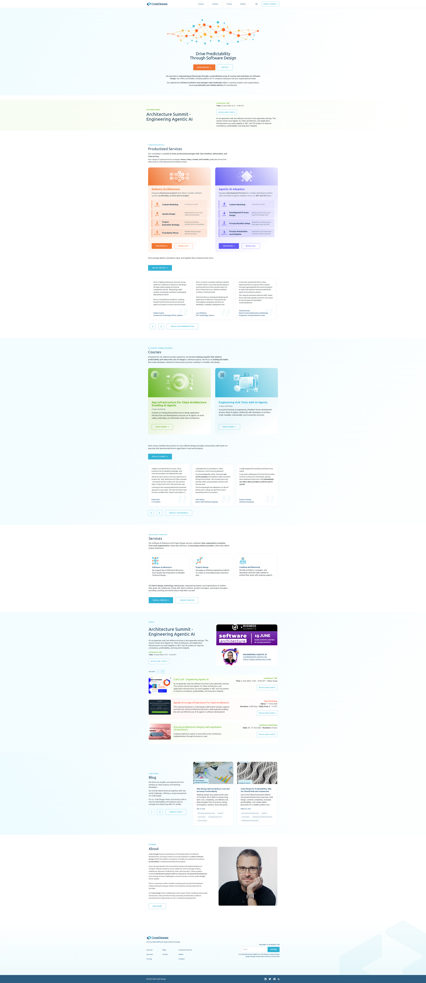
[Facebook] (274, 979)
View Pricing (161, 246)
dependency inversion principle (262, 817)
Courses (201, 4)
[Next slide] (161, 326)
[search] (256, 4)
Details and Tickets (226, 112)
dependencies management (250, 820)
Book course (161, 427)
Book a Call (184, 246)
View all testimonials (178, 513)
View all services (159, 268)
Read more (157, 906)
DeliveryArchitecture (215, 817)
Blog (164, 950)
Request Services (187, 600)
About (181, 954)
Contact (243, 4)
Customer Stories (185, 950)
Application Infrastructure (206, 813)
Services (215, 4)
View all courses (159, 456)
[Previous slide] (153, 326)
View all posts (176, 812)
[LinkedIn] (265, 979)
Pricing (229, 4)
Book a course (269, 4)
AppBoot (220, 813)
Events (165, 954)
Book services (203, 67)
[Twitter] (270, 979)
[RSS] (279, 979)
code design (201, 817)
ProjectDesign (202, 820)
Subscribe (273, 949)
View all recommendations (182, 326)
